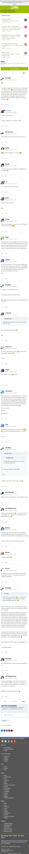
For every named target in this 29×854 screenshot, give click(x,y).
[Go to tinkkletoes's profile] (25, 19)
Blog (5, 769)
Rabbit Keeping (8, 825)
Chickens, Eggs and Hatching (8, 38)
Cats (16, 20)
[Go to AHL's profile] (25, 44)
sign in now (8, 709)
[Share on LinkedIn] (9, 731)
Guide (2, 773)
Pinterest (15, 741)
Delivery (6, 759)
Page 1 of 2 (14, 73)
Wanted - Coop (5, 52)
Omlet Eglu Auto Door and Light (9, 43)
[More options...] (26, 79)
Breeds (3, 801)
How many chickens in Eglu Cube (10, 26)
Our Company (7, 747)
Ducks (5, 783)
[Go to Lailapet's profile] (2, 260)
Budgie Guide (7, 777)
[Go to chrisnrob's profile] (2, 313)
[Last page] (27, 73)
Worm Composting (8, 798)
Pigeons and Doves (9, 816)
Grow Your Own (8, 828)
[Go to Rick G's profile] (25, 27)
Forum (6, 766)
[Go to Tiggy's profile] (2, 238)
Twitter (5, 741)
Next (24, 73)
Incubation (6, 791)
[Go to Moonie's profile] (2, 553)
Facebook (8, 741)
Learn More (7, 843)
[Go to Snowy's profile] (2, 220)
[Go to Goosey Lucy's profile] (2, 132)
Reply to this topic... (9, 715)
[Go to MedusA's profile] (2, 528)
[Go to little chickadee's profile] (2, 493)
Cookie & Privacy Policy (14, 846)
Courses (3, 821)
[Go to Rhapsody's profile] (2, 659)
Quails (5, 794)
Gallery (6, 768)
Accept (14, 4)
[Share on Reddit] (7, 731)
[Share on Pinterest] (12, 731)
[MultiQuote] (2, 105)
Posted (10, 79)
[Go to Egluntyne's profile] (2, 111)
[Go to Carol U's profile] (2, 569)
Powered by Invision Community (14, 853)
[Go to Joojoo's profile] (2, 370)
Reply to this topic (14, 68)
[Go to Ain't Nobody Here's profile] (2, 509)
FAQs (5, 750)
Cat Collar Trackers (6, 19)
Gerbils (6, 786)
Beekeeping (7, 826)
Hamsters (6, 790)
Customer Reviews (8, 749)
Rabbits (6, 796)
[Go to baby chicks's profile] (25, 35)
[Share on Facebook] (4, 731)
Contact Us (7, 756)
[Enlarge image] (4, 413)
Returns (6, 761)
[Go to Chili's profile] (2, 425)
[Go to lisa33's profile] (2, 198)
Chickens (6, 780)
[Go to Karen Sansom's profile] (25, 53)
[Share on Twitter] (2, 731)
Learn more (24, 2)
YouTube (11, 741)
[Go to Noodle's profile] (2, 165)
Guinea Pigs (7, 788)
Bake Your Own (8, 831)
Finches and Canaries (9, 785)
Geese (6, 811)
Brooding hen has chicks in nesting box (11, 35)
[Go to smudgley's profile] (2, 78)
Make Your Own (8, 830)
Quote (6, 104)
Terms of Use (4, 846)
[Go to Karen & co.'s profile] (2, 347)
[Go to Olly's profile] (2, 182)
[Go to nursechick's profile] (2, 391)
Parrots (6, 793)
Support (6, 758)
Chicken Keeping (8, 823)
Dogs (5, 781)
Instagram (2, 741)
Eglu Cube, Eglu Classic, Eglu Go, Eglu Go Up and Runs (11, 28)
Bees (5, 775)
